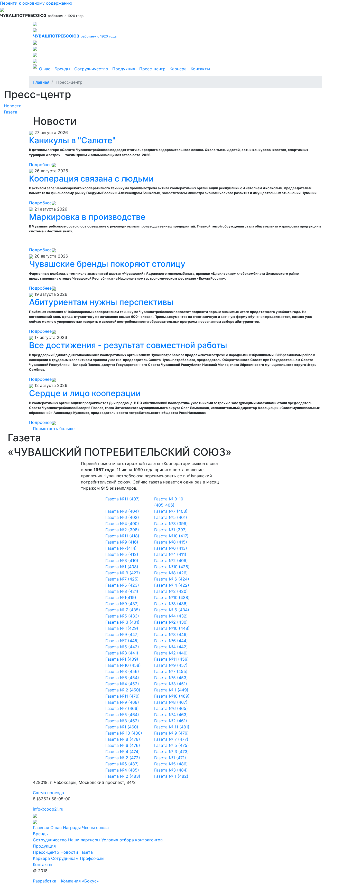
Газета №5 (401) (170, 517)
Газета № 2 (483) (122, 776)
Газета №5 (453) (171, 677)
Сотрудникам (65, 858)
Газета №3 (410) (121, 560)
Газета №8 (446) (171, 634)
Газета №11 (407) (122, 498)
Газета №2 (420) (171, 591)
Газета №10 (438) (172, 597)
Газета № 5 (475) (171, 745)
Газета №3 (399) (171, 523)
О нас (44, 68)
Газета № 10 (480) (123, 733)
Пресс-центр (152, 68)
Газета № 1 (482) (171, 776)
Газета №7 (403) (171, 511)
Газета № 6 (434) (171, 609)
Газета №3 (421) (121, 591)
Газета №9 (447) (122, 634)
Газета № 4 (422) (171, 585)
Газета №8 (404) (122, 511)
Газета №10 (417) (171, 535)
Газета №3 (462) (122, 720)
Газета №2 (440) (171, 652)
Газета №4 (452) (122, 683)
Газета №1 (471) (170, 757)
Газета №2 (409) (171, 560)
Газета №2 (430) (171, 622)
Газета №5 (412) (121, 554)
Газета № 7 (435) (122, 609)
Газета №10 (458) (123, 665)
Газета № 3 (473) (171, 751)
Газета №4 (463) (171, 714)
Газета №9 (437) (122, 603)
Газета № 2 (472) (122, 757)
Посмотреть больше (54, 428)
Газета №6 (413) (170, 548)
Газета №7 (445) (122, 640)
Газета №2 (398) (122, 529)
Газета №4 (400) (122, 523)
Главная (41, 82)
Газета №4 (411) (170, 554)
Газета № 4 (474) (122, 751)
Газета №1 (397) (170, 529)
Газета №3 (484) (171, 770)
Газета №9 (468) (122, 702)
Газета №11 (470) (122, 696)
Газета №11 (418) (122, 535)
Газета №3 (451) (170, 683)
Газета (10, 112)
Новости (13, 105)
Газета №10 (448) (172, 628)
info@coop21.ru (48, 809)
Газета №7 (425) (122, 579)
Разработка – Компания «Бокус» (66, 880)
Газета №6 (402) (122, 517)
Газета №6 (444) (171, 640)
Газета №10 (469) (172, 696)
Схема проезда (48, 792)
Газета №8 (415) (170, 542)
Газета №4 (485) (122, 770)
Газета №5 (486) (171, 763)
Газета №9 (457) (171, 665)
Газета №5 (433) (122, 616)
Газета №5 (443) (122, 646)
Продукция (123, 68)
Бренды (62, 68)
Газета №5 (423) (122, 585)
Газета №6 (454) (122, 677)
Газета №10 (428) (172, 566)
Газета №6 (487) (122, 763)
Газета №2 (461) (170, 720)
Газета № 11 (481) (171, 726)
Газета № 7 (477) (171, 739)
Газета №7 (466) (122, 708)
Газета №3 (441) (121, 652)
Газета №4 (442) (171, 646)
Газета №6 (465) (171, 708)
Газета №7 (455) (171, 671)
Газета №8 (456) (122, 671)
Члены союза (95, 827)
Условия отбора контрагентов (132, 839)
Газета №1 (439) (121, 659)
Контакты (200, 68)
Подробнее (40, 164)
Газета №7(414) (121, 548)
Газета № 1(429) (121, 628)
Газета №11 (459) (171, 659)
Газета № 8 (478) (122, 739)
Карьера (178, 68)
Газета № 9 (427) (122, 572)
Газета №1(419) (120, 597)
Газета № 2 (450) (122, 689)
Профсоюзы (92, 858)
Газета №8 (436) (171, 603)
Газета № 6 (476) (122, 745)
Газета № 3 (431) (122, 622)
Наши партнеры (84, 839)
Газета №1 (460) (121, 726)
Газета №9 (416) (121, 542)
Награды (72, 827)
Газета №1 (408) (121, 566)
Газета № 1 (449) (171, 689)
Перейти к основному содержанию (36, 3)
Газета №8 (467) (171, 702)
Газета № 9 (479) (171, 733)
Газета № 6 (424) (171, 579)
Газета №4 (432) (171, 616)
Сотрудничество (91, 68)
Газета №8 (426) (171, 572)
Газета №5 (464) (122, 714)
